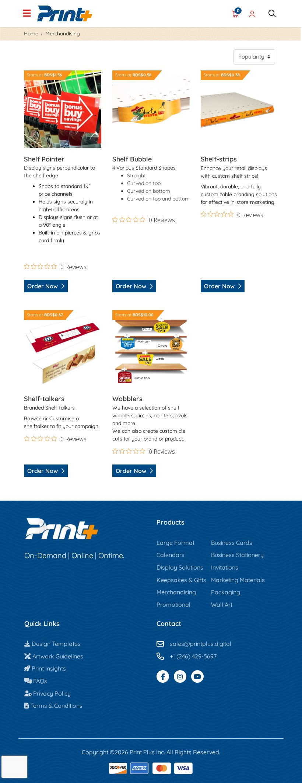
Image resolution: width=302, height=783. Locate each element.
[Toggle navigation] (26, 13)
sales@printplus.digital (200, 643)
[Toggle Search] (272, 14)
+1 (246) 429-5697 (193, 656)
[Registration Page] (252, 14)
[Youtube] (197, 676)
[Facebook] (163, 676)
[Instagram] (180, 676)
